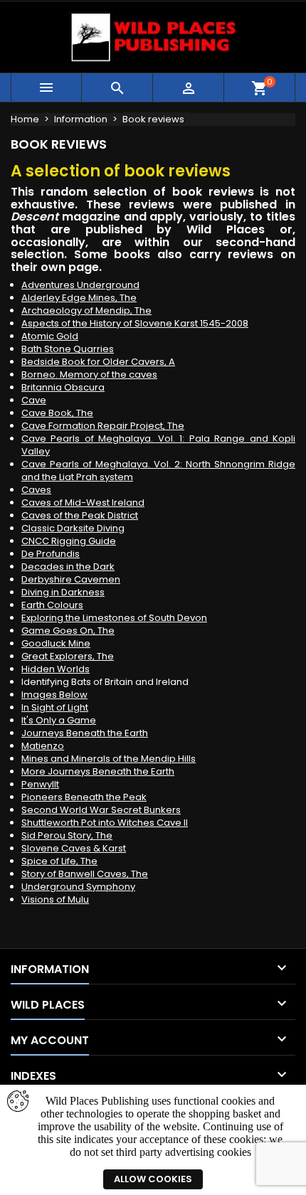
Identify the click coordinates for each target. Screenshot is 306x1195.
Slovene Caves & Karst (73, 848)
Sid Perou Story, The (66, 835)
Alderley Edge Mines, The (79, 297)
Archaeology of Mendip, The (86, 310)
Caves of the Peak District (79, 515)
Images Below (54, 694)
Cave (33, 400)
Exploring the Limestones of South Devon (114, 618)
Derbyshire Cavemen (70, 579)
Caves (36, 489)
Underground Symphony (78, 886)
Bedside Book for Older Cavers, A (98, 361)
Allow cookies (153, 1179)
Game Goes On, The (68, 630)
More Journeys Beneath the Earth (97, 771)
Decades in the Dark (68, 566)
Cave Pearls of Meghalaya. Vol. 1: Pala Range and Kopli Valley (158, 445)
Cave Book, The (57, 413)
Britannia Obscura (63, 387)
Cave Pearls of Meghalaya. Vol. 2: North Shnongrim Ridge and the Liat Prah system (158, 470)
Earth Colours (52, 605)
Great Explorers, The (67, 656)
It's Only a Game (58, 720)
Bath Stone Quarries (67, 349)
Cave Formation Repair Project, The (102, 425)
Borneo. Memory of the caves (89, 374)
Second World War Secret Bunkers (101, 810)
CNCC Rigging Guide (68, 541)
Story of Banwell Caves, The (84, 874)
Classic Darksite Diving (73, 528)
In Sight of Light (54, 707)
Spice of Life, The (59, 861)
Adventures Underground (80, 285)
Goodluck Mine (55, 643)
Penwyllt (40, 784)
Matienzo (42, 746)
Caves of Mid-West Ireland (82, 502)
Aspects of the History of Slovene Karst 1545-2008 (134, 323)
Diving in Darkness (63, 592)
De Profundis (50, 554)
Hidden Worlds (55, 669)
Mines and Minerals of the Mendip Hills (108, 758)
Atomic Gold (49, 336)
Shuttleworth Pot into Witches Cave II (104, 822)
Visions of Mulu (55, 899)
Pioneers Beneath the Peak (84, 797)
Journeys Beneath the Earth (84, 733)
